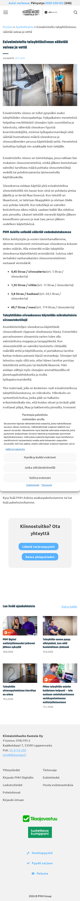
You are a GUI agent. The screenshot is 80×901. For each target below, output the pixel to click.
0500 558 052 (54, 3)
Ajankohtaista (24, 27)
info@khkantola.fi (14, 755)
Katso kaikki (69, 606)
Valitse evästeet (40, 478)
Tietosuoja (46, 484)
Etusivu (7, 27)
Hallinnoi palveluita (15, 449)
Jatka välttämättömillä (40, 467)
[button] (5, 12)
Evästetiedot (32, 484)
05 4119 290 (17, 750)
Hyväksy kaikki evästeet (40, 457)
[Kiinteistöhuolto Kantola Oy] (40, 12)
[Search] (75, 12)
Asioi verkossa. (19, 3)
